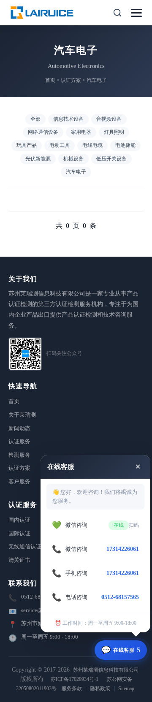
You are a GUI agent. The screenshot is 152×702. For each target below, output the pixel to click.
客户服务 (19, 481)
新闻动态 (19, 428)
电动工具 (59, 145)
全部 (35, 119)
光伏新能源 (38, 159)
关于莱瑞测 (22, 415)
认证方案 (71, 80)
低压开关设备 (111, 159)
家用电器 (81, 132)
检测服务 (19, 455)
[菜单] (136, 13)
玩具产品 (26, 145)
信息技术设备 (68, 119)
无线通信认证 (24, 546)
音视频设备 (109, 119)
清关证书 (19, 560)
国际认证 (19, 533)
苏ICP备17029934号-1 (74, 679)
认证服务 (19, 441)
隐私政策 (100, 688)
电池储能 (125, 145)
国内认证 (19, 520)
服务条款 (72, 688)
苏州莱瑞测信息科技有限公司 (106, 670)
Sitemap (126, 688)
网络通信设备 (43, 132)
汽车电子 (97, 80)
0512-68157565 (39, 597)
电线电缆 (92, 145)
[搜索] (117, 12)
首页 (50, 80)
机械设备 (73, 159)
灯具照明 (114, 132)
